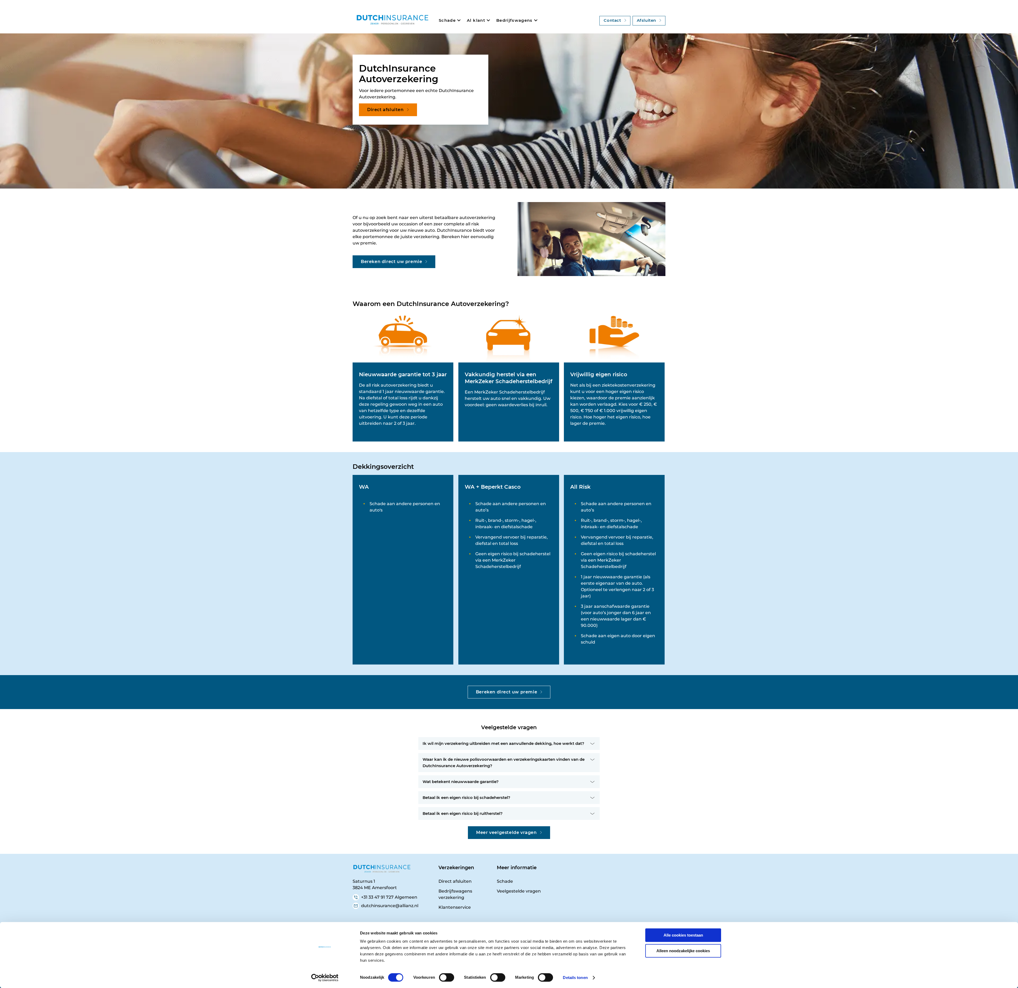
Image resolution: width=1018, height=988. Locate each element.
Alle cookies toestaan (683, 935)
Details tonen (575, 977)
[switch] (446, 977)
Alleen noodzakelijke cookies (683, 950)
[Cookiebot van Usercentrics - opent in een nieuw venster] (325, 978)
